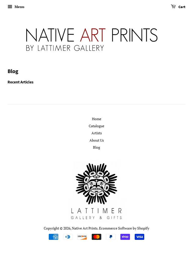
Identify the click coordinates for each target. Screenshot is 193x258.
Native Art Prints (85, 228)
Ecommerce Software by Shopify (124, 228)
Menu (19, 6)
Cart (181, 7)
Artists (96, 133)
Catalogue (96, 125)
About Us (96, 140)
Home (96, 118)
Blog (96, 147)
